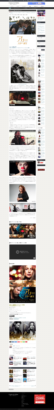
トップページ (11, 6)
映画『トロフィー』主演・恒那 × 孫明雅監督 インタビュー (43, 130)
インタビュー (17, 6)
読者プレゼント (36, 6)
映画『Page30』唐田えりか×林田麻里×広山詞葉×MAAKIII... (43, 55)
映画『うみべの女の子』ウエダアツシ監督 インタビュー (43, 148)
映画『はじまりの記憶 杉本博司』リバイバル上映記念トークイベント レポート (41, 25)
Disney (30, 378)
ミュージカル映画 (22, 12)
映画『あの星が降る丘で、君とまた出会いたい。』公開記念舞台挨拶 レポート (41, 31)
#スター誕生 (24, 317)
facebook (44, 0)
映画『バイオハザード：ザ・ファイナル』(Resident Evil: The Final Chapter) (18, 376)
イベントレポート (24, 6)
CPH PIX (16, 378)
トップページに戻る (11, 389)
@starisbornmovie (15, 317)
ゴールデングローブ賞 (15, 12)
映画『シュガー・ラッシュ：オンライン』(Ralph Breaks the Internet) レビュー (31, 381)
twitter (43, 0)
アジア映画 (19, 378)
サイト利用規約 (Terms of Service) (25, 403)
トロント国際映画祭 (18, 12)
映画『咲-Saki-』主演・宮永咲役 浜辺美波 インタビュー (42, 150)
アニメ (31, 378)
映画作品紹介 (32, 12)
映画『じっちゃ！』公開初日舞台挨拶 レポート (43, 81)
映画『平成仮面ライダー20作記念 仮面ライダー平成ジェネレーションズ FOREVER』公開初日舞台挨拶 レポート (15, 385)
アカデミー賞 (11, 12)
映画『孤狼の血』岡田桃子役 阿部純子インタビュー (43, 136)
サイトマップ (23, 406)
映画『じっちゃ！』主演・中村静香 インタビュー (43, 75)
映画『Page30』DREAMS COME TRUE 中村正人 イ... (43, 63)
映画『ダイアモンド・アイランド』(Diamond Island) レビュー (18, 382)
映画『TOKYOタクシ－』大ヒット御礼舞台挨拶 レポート (43, 84)
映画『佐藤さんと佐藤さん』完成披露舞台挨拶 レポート (43, 118)
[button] (16, 207)
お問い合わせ (42, 6)
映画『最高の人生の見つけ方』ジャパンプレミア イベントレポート (41, 19)
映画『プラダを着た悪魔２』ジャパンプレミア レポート (43, 86)
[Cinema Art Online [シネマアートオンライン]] (14, 4)
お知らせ (22, 402)
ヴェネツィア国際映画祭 (26, 12)
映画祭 (30, 6)
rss (42, 0)
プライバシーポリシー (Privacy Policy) (25, 404)
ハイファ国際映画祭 (18, 379)
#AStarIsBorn (20, 317)
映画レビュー (30, 12)
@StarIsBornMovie (16, 318)
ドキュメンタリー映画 (31, 369)
